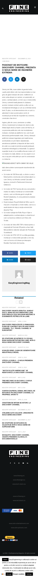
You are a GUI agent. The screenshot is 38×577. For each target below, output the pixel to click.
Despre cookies (18, 574)
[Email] (23, 79)
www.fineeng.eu (19, 475)
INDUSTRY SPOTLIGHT (9, 58)
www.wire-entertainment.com (19, 523)
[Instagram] (19, 463)
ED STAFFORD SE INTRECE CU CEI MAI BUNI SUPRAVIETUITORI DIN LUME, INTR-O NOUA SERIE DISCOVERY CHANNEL (18, 340)
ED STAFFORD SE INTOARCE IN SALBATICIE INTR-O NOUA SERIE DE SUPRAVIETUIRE (16, 425)
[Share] (4, 79)
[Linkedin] (27, 463)
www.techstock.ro (19, 500)
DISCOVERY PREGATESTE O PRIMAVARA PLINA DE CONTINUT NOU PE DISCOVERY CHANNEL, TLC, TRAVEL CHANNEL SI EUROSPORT (18, 327)
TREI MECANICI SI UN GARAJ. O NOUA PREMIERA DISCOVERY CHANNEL (17, 381)
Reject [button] (5, 559)
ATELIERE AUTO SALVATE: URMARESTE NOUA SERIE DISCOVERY (17, 414)
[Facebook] (10, 463)
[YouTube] (23, 463)
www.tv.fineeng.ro (19, 496)
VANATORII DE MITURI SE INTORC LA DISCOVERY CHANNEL (16, 404)
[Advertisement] (19, 34)
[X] (14, 463)
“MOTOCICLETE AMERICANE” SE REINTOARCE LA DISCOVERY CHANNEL (17, 371)
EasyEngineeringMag (19, 283)
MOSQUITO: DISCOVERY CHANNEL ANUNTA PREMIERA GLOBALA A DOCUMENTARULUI (15, 437)
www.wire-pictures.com (19, 527)
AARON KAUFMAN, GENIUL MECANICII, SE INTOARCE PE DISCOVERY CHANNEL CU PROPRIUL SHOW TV (18, 392)
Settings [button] (29, 574)
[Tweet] (10, 79)
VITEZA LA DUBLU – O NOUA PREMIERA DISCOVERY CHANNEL (17, 361)
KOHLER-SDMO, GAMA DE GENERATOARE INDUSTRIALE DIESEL (18, 351)
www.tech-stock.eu (19, 484)
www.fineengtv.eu (19, 480)
